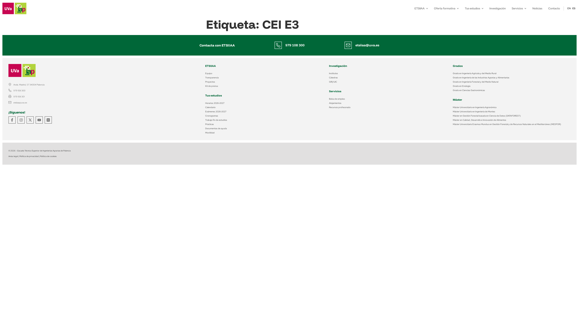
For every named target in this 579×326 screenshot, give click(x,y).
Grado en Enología (461, 86)
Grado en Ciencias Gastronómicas (469, 90)
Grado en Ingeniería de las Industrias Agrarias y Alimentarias (481, 77)
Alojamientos (335, 103)
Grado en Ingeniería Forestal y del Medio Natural (475, 81)
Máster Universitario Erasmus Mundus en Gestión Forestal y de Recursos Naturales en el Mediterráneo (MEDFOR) (507, 124)
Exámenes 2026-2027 (215, 111)
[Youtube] (39, 120)
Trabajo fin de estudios (216, 120)
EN (569, 8)
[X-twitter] (30, 120)
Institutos (333, 73)
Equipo (208, 73)
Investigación (497, 8)
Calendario (210, 107)
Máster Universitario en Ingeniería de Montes (474, 111)
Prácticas (209, 124)
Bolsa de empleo (337, 98)
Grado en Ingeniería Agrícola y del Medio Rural (474, 73)
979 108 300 (295, 45)
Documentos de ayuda (216, 128)
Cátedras (333, 77)
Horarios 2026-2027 (214, 103)
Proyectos (210, 81)
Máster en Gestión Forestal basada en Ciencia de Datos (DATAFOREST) (487, 115)
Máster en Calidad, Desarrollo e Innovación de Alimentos (479, 120)
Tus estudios (472, 8)
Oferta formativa (444, 8)
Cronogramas (211, 115)
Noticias (537, 8)
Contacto (554, 8)
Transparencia (212, 77)
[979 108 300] (278, 45)
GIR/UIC (333, 81)
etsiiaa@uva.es (367, 45)
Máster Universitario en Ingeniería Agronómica (474, 107)
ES (573, 8)
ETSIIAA (419, 8)
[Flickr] (48, 120)
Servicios (517, 8)
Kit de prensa (211, 86)
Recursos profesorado (339, 107)
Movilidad (210, 132)
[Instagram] (21, 120)
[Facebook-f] (12, 120)
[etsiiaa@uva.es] (348, 45)
